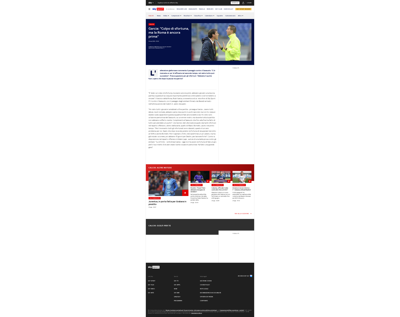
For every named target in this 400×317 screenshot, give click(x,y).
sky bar (176, 293)
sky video (151, 289)
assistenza (235, 310)
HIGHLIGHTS (193, 9)
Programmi (178, 300)
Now (175, 289)
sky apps (177, 285)
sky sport (151, 281)
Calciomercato (230, 15)
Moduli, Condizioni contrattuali (174, 310)
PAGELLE (202, 9)
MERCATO (210, 9)
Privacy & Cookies (188, 310)
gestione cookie (206, 281)
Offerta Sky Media (206, 296)
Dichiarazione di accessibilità (210, 293)
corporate (204, 300)
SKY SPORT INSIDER (243, 9)
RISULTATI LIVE (182, 9)
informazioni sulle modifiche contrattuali (205, 310)
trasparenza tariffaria (226, 310)
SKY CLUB (218, 9)
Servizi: (176, 276)
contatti (241, 310)
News (159, 15)
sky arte (151, 293)
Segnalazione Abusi (196, 313)
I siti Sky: (150, 276)
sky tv (176, 281)
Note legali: (203, 276)
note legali (204, 289)
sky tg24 (151, 285)
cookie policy (205, 285)
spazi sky (177, 296)
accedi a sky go (243, 276)
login (249, 3)
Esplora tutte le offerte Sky (168, 3)
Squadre (220, 15)
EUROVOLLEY (228, 9)
